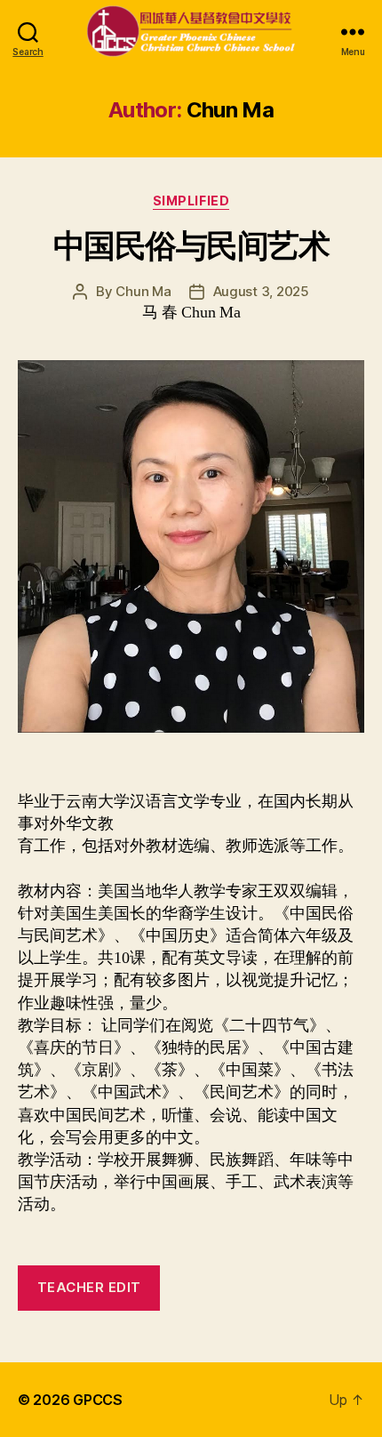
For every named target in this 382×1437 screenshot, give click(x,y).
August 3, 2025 (261, 291)
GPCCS (98, 1400)
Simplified (191, 200)
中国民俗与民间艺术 (191, 245)
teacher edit (89, 1287)
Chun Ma (143, 291)
